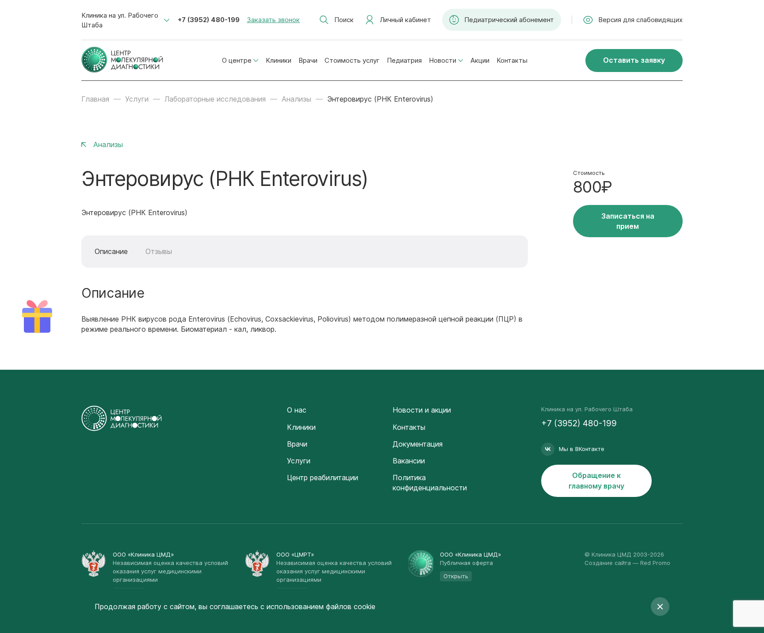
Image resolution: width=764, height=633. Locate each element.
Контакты (512, 60)
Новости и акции (422, 410)
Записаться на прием (627, 221)
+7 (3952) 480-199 (209, 19)
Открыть (455, 576)
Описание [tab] (111, 251)
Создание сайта (607, 562)
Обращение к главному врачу (596, 480)
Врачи (307, 60)
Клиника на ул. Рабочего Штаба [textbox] (119, 20)
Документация (418, 444)
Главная (95, 99)
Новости (442, 60)
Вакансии (409, 460)
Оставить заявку (634, 60)
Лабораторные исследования (215, 99)
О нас (296, 410)
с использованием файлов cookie (317, 606)
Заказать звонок (273, 19)
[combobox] (125, 20)
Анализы (296, 99)
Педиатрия (404, 60)
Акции (479, 60)
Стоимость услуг (352, 60)
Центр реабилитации (322, 477)
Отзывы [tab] (158, 251)
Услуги (137, 99)
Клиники (278, 60)
